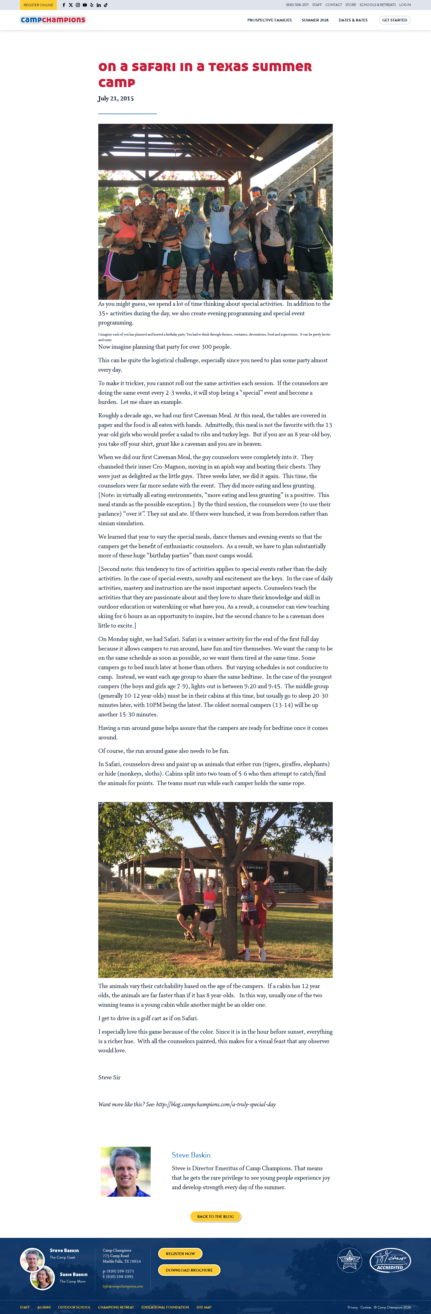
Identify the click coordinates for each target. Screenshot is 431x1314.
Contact (333, 4)
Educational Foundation (165, 1307)
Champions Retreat (116, 1307)
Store (350, 4)
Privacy (353, 1307)
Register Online (38, 4)
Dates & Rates (353, 23)
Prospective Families (269, 23)
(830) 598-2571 (297, 4)
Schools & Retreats (378, 4)
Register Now (180, 1254)
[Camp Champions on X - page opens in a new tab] (71, 5)
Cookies (365, 1307)
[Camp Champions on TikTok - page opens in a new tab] (106, 5)
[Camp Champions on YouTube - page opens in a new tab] (85, 5)
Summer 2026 (315, 23)
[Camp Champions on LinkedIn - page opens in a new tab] (99, 5)
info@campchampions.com (123, 1286)
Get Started (394, 20)
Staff (317, 4)
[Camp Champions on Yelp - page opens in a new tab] (92, 5)
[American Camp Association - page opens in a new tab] (390, 1260)
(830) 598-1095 (119, 1277)
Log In (405, 4)
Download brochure (189, 1270)
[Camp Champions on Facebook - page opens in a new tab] (64, 5)
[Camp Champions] (53, 20)
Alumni (44, 1307)
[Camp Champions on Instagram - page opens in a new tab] (78, 5)
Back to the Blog (215, 1216)
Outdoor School (74, 1307)
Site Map (204, 1307)
